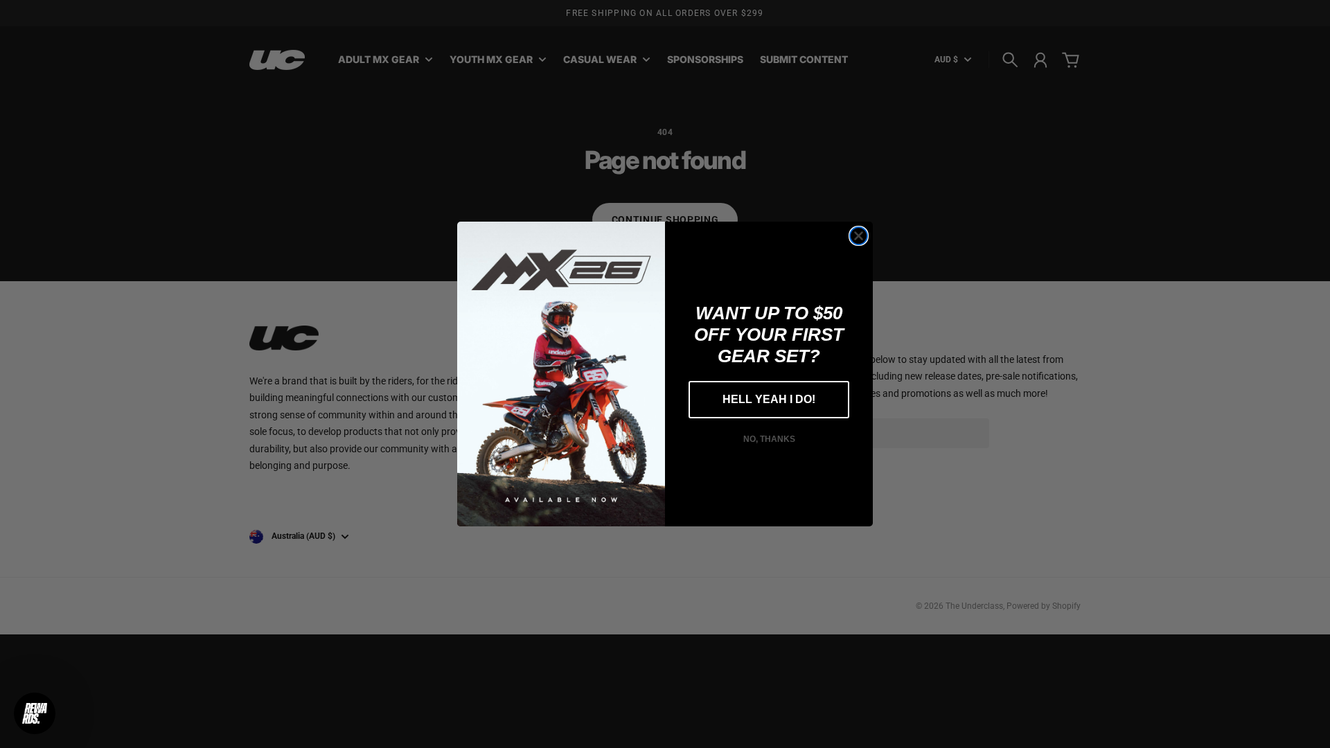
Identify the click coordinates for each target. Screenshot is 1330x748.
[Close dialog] (858, 235)
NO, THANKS (769, 439)
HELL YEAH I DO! (768, 399)
